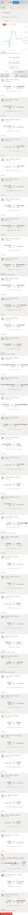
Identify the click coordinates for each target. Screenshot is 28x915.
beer (8, 642)
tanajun (20, 264)
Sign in (21, 2)
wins (12, 76)
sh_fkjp (21, 325)
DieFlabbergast (7, 863)
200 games (20, 71)
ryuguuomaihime (8, 365)
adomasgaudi (21, 900)
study (10, 16)
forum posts (14, 16)
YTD (10, 24)
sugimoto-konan (8, 384)
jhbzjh (7, 205)
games (2, 75)
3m (4, 24)
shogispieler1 (21, 86)
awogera (8, 543)
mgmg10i (21, 305)
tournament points (5, 16)
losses (16, 75)
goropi (19, 722)
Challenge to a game (8, 20)
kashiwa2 (6, 444)
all (15, 24)
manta (7, 86)
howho (21, 523)
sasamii (19, 344)
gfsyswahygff (20, 404)
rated (7, 75)
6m (7, 24)
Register (16, 2)
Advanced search (23, 76)
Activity (6, 71)
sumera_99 (6, 225)
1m (1, 24)
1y (12, 24)
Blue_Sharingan (20, 424)
